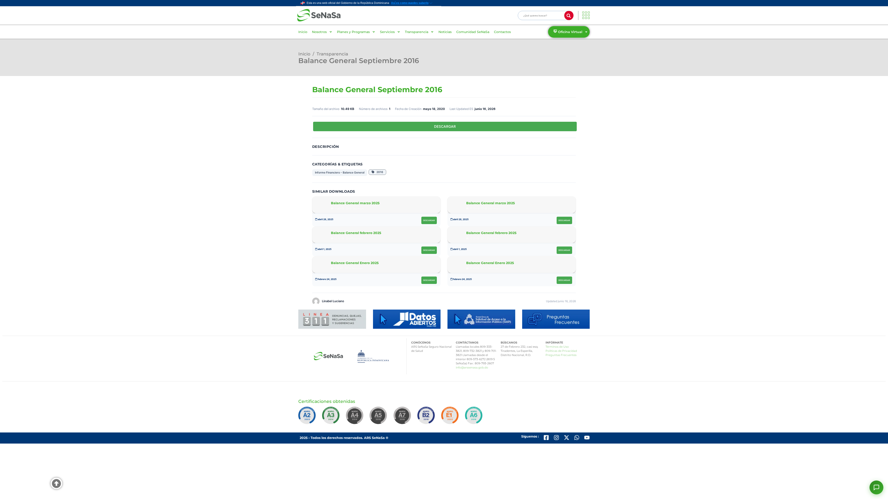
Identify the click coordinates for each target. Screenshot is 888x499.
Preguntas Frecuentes (561, 355)
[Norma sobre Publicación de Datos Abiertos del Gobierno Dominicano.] (331, 417)
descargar (445, 126)
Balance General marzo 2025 (355, 203)
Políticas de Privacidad (561, 351)
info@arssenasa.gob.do (472, 367)
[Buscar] (569, 15)
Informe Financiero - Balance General (339, 172)
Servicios (387, 32)
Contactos (502, 32)
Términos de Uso (557, 346)
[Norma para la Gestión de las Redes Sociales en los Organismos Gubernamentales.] (450, 417)
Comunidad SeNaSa (472, 32)
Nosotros (319, 32)
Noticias (445, 32)
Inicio (302, 32)
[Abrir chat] (876, 487)
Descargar (429, 220)
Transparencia (416, 32)
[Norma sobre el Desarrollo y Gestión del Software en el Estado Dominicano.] (474, 417)
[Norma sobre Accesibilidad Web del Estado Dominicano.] (426, 417)
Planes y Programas (353, 32)
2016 (378, 172)
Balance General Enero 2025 (355, 263)
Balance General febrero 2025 (356, 233)
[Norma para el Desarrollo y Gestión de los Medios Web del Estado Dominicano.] (307, 417)
